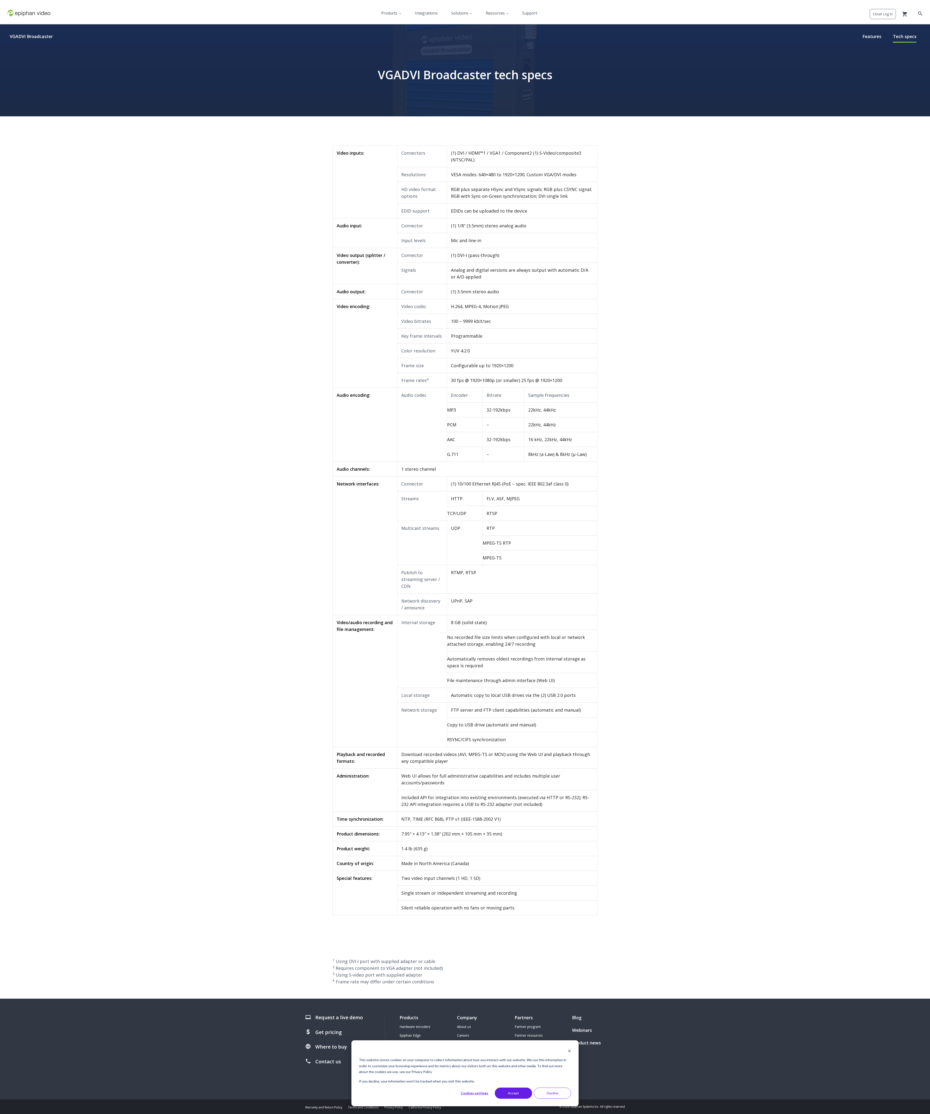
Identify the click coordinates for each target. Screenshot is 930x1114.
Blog (576, 1017)
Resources (495, 13)
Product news (586, 1043)
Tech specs (904, 36)
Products (389, 13)
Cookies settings (474, 1093)
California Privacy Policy (425, 1107)
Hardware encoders (415, 1026)
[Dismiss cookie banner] (569, 1051)
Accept (513, 1093)
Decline (552, 1093)
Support (529, 13)
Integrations (426, 13)
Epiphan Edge (410, 1035)
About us (464, 1026)
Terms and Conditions (363, 1107)
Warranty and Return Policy (323, 1107)
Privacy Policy (393, 1107)
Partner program (528, 1026)
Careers (463, 1035)
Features (871, 36)
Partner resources (529, 1035)
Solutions (459, 13)
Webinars (582, 1030)
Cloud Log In (883, 14)
